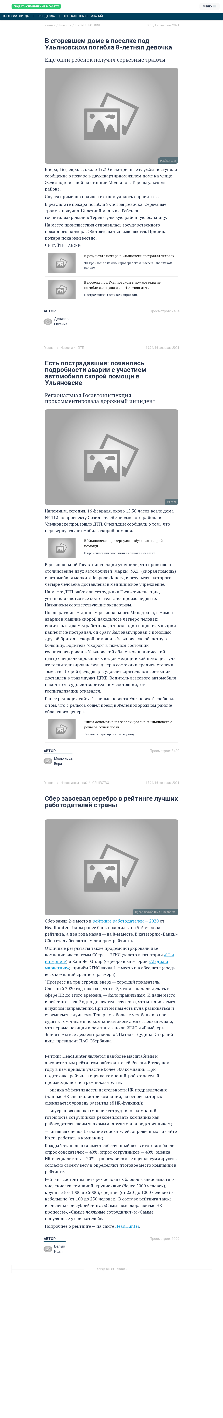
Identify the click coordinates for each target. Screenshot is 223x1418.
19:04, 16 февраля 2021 (162, 347)
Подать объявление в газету (36, 6)
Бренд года (46, 16)
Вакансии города (15, 16)
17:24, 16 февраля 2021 (162, 783)
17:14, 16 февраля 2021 (162, 1271)
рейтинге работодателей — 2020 (126, 921)
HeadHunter (127, 1226)
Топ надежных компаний (83, 16)
